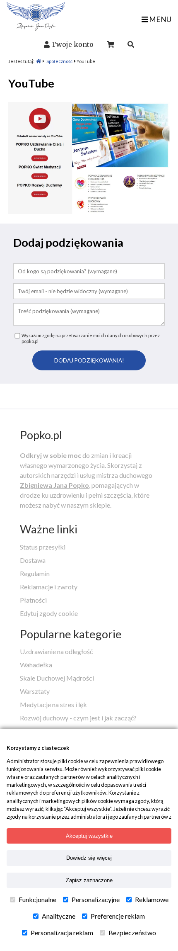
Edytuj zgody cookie (49, 613)
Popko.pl (41, 435)
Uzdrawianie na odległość (56, 651)
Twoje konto (72, 44)
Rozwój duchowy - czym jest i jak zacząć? (78, 718)
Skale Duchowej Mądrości (57, 678)
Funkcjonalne (37, 899)
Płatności (33, 600)
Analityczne (58, 916)
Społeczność (59, 61)
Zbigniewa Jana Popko (54, 485)
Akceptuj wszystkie (89, 836)
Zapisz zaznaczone (89, 880)
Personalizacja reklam (62, 932)
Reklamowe (151, 899)
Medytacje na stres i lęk (53, 704)
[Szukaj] (130, 44)
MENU (159, 19)
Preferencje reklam (118, 916)
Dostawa (33, 560)
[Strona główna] (38, 61)
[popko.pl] (36, 28)
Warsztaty (35, 691)
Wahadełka (36, 665)
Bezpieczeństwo (132, 932)
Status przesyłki (42, 547)
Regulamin (35, 573)
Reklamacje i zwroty (48, 587)
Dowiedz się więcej (89, 858)
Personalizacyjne (96, 899)
